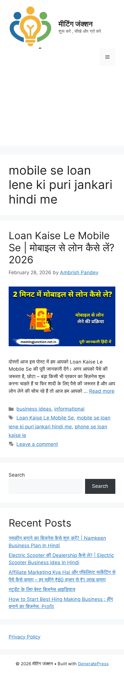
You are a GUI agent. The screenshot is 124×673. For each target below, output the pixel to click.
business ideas (33, 409)
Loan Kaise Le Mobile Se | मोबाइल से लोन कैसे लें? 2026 (61, 247)
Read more (101, 391)
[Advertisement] (62, 110)
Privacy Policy (24, 637)
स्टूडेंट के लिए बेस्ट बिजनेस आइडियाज (42, 589)
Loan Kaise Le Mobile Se (45, 418)
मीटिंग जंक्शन (76, 24)
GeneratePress (93, 663)
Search (17, 475)
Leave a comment (37, 444)
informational (69, 409)
